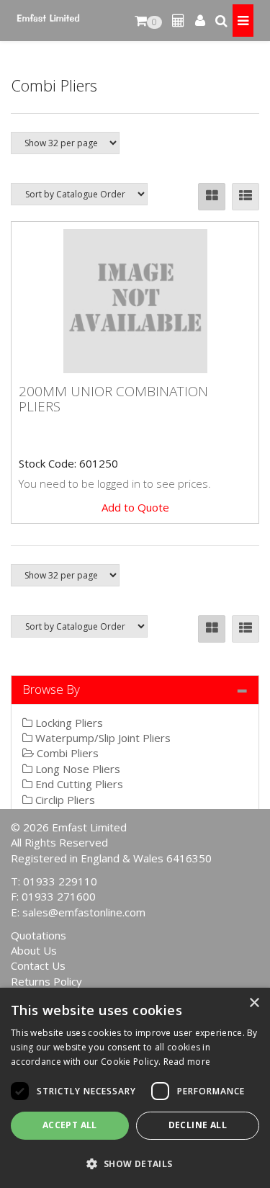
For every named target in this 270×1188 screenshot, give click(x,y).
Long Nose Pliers (76, 769)
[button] (135, 1163)
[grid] (211, 196)
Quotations (38, 935)
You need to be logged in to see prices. (115, 483)
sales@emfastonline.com (83, 912)
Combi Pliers (66, 753)
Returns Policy (46, 981)
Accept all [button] (69, 1125)
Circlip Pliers (63, 799)
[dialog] (135, 1088)
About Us (34, 950)
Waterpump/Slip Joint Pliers (101, 738)
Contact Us (38, 965)
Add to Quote (135, 507)
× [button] (253, 1003)
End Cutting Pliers (77, 784)
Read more (187, 1061)
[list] (245, 196)
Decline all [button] (197, 1125)
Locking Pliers (67, 722)
